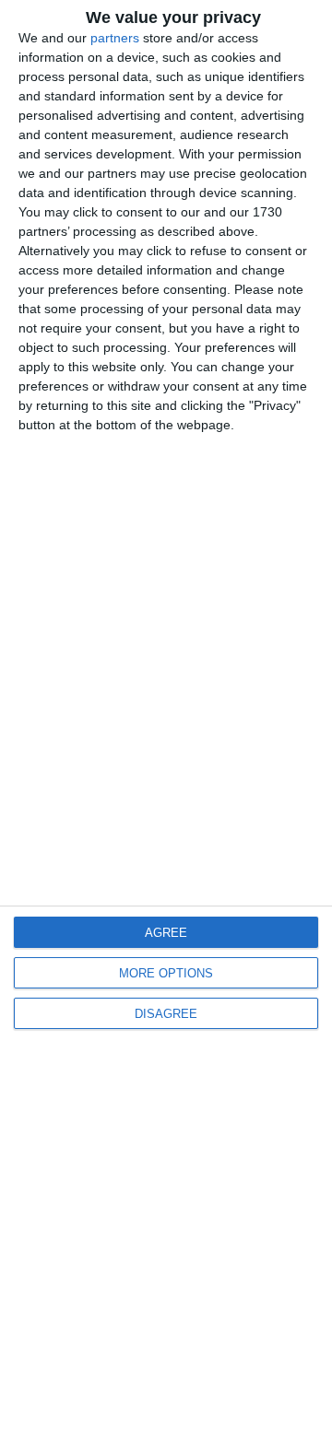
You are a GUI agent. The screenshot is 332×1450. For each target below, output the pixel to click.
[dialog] (166, 725)
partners (114, 37)
